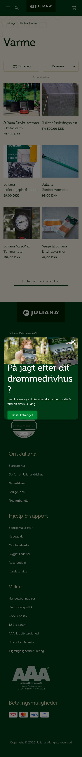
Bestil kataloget (22, 415)
